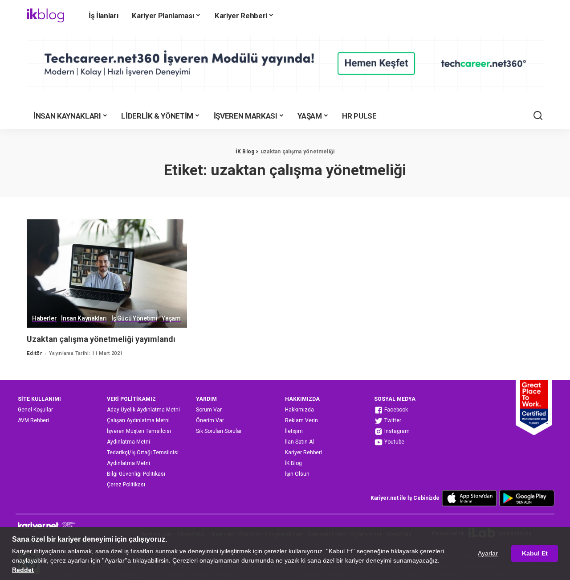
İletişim (294, 431)
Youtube (393, 442)
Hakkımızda (299, 410)
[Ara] (538, 116)
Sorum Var (209, 410)
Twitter (392, 420)
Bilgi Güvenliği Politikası (136, 474)
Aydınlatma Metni (128, 442)
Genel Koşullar (35, 410)
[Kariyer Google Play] (526, 498)
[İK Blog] (45, 15)
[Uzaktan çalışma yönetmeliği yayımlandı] (107, 273)
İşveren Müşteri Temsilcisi (139, 431)
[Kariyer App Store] (469, 498)
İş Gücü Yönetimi (134, 318)
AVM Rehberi (33, 420)
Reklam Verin (301, 420)
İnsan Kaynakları (84, 318)
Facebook (395, 410)
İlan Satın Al (299, 442)
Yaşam (171, 318)
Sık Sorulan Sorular (219, 431)
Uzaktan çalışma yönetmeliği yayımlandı (101, 339)
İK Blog (293, 463)
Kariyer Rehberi (303, 452)
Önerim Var (210, 420)
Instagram (396, 431)
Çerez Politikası (126, 484)
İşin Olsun (297, 474)
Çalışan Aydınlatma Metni (138, 420)
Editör (34, 353)
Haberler (44, 318)
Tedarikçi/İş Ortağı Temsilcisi (143, 452)
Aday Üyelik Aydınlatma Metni (143, 410)
